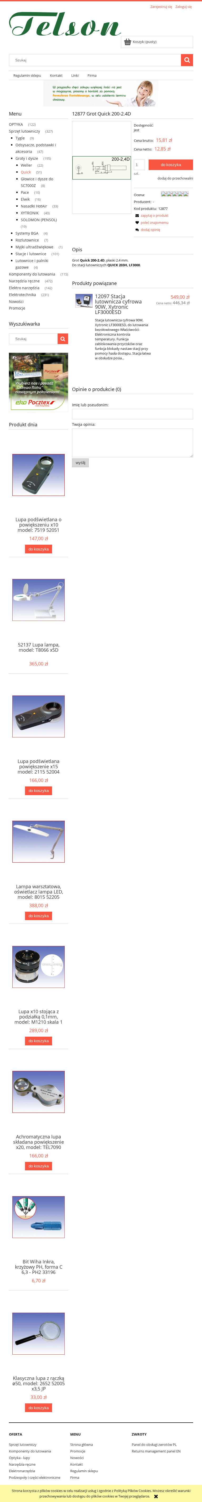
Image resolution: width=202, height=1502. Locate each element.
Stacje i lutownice (31, 253)
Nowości (16, 301)
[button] (151, 215)
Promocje (17, 308)
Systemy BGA (27, 233)
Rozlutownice (27, 240)
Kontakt (76, 1464)
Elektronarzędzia (22, 1471)
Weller (26, 165)
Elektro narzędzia (24, 287)
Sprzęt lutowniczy (24, 131)
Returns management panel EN (156, 1451)
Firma (74, 1477)
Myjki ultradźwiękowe (34, 246)
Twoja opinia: (83, 424)
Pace (25, 192)
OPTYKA (16, 124)
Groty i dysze (27, 158)
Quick (26, 172)
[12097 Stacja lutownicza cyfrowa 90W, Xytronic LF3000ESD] (84, 301)
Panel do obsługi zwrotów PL (154, 1444)
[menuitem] (27, 75)
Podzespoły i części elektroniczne (34, 1477)
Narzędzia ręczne (24, 280)
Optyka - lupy (19, 1457)
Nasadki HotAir (34, 206)
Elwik (25, 199)
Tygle (20, 138)
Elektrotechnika (22, 294)
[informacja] (101, 92)
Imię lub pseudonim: (90, 404)
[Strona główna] (65, 23)
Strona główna (81, 1444)
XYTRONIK (30, 212)
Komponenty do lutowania (32, 274)
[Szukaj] (187, 60)
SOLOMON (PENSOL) (39, 219)
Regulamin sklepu (84, 1471)
